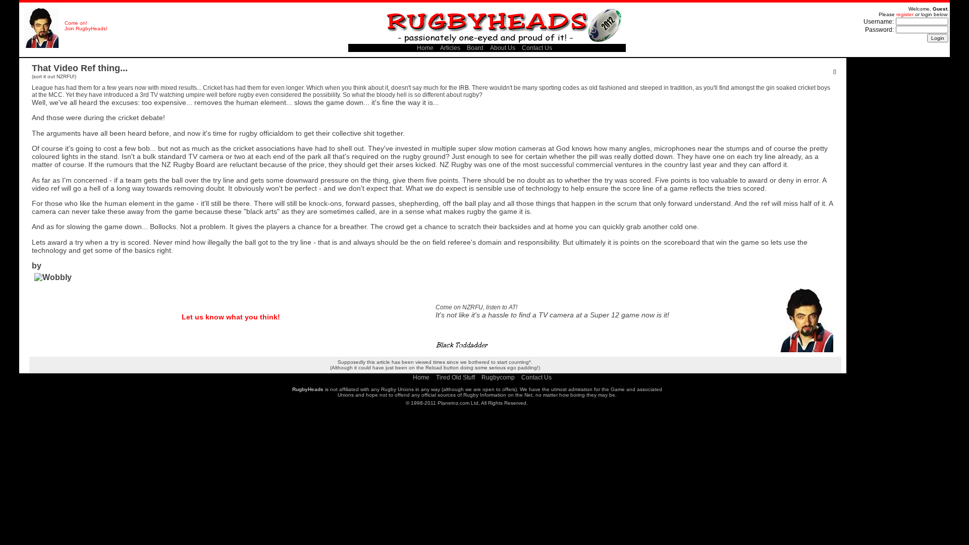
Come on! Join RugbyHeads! (86, 25)
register (904, 14)
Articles (450, 47)
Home (425, 47)
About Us (502, 47)
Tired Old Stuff (455, 377)
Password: (879, 29)
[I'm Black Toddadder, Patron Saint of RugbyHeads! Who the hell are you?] (41, 46)
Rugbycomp (498, 377)
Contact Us (537, 47)
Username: (879, 21)
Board (475, 47)
